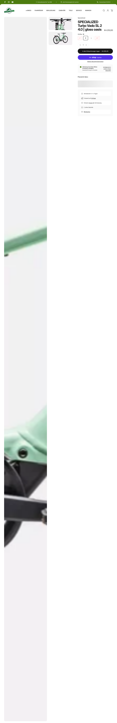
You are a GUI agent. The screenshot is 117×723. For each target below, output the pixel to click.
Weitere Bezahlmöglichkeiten (95, 61)
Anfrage (93, 98)
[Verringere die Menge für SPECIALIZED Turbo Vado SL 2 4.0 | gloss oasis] (80, 45)
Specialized (81, 18)
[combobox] (105, 2)
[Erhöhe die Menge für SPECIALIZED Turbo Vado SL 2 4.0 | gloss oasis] (86, 45)
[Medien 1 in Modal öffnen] (25, 369)
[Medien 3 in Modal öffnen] (60, 38)
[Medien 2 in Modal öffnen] (60, 23)
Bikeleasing (87, 111)
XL (97, 38)
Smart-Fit (91, 103)
